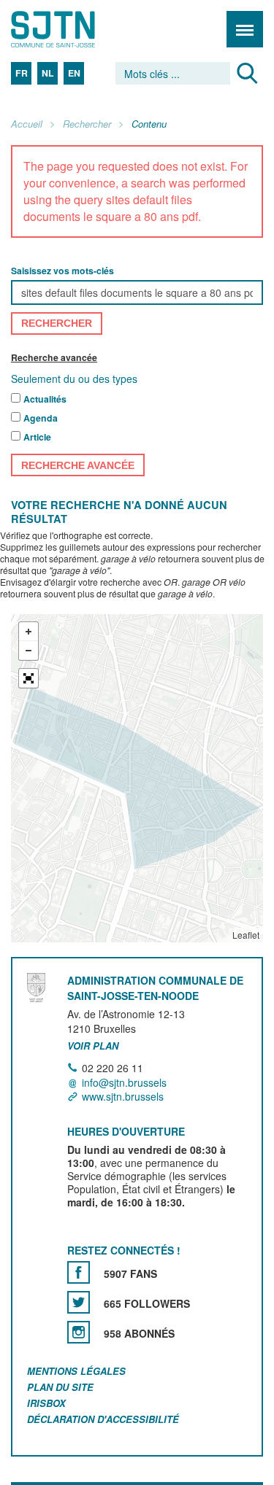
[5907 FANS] (78, 1272)
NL (48, 73)
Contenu (149, 124)
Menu (245, 29)
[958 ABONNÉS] (78, 1332)
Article (37, 437)
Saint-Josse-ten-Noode (74, 29)
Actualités (44, 399)
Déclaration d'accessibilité (103, 1419)
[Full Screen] (28, 678)
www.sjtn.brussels (123, 1096)
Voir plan (92, 1046)
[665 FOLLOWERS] (78, 1302)
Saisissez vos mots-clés (62, 270)
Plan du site (60, 1387)
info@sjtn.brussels (124, 1082)
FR (21, 73)
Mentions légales (76, 1371)
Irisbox (46, 1403)
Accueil (26, 124)
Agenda (40, 418)
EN (74, 73)
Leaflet (245, 934)
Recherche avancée (54, 357)
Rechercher (87, 124)
